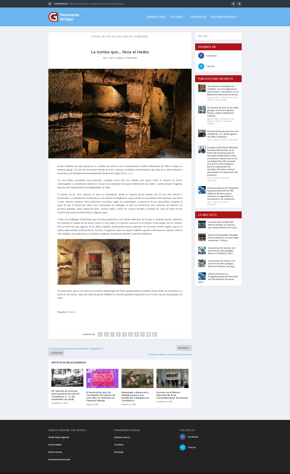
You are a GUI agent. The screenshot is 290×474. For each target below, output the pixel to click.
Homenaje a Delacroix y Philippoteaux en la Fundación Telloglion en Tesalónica (135, 396)
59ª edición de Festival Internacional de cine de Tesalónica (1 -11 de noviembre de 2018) (65, 395)
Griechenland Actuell (59, 459)
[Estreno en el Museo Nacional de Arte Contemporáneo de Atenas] (172, 378)
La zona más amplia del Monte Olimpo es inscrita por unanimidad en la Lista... (223, 224)
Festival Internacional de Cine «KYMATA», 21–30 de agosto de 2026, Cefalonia (222, 134)
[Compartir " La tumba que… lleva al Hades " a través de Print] (155, 334)
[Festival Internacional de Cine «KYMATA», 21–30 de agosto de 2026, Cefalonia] (202, 133)
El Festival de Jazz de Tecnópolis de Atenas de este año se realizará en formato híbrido (100, 396)
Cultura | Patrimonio (127, 57)
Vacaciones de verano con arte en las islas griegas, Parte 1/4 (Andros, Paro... (221, 250)
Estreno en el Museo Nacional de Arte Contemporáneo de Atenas (172, 395)
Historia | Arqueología (217, 100)
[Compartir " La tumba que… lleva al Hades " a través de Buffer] (137, 334)
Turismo (210, 123)
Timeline (118, 444)
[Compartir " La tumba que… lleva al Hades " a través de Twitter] (106, 334)
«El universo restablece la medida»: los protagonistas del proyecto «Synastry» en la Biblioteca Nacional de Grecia (223, 90)
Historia (71, 312)
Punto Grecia (55, 452)
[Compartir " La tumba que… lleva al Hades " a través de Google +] (112, 334)
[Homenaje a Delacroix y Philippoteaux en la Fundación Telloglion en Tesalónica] (137, 378)
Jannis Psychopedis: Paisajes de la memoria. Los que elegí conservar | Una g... (223, 237)
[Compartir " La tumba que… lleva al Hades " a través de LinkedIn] (130, 334)
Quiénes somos (156, 17)
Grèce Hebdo (55, 444)
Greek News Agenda (58, 437)
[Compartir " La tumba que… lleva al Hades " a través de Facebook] (100, 334)
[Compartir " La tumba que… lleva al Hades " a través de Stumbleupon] (143, 334)
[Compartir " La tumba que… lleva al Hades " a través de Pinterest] (124, 334)
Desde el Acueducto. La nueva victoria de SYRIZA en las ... (97, 3)
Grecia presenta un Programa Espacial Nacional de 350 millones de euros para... (218, 277)
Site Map (118, 452)
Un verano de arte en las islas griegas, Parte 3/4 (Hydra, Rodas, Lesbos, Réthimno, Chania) (222, 111)
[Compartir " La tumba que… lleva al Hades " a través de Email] (149, 334)
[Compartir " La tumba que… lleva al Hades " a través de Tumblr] (118, 334)
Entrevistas (198, 17)
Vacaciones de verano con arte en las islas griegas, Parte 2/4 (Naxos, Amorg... (222, 263)
